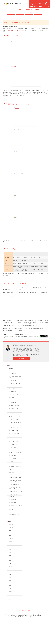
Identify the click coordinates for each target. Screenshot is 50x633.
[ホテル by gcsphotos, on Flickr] (26, 160)
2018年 (10, 563)
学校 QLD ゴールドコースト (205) (15, 422)
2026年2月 (11, 541)
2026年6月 (11, 530)
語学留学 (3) (11, 509)
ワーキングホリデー (11, 13)
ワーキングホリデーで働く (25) (15, 394)
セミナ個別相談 (29, 13)
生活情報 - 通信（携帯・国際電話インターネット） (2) (15, 481)
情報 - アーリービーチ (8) (14, 441)
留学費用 (20, 9)
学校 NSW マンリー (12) (13, 411)
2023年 (10, 549)
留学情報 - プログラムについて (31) (15, 491)
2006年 (10, 596)
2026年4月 (11, 535)
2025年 (10, 544)
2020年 (10, 557)
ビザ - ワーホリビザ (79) (13, 386)
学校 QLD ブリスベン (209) (14, 427)
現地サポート (38, 9)
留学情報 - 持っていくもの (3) (14, 496)
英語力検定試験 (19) (13, 502)
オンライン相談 (32, 4)
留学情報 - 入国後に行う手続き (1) (15, 494)
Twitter (23, 610)
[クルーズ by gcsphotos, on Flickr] (26, 138)
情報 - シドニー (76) (12, 455)
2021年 (10, 555)
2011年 (10, 582)
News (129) (11, 368)
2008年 (10, 591)
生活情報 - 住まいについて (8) (14, 474)
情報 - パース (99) (12, 458)
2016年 (10, 569)
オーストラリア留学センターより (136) (15, 377)
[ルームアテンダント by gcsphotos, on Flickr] (26, 182)
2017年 (10, 566)
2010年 (10, 585)
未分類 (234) (11, 472)
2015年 (10, 571)
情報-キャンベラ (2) (12, 469)
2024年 (10, 546)
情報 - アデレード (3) (13, 444)
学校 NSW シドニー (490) (14, 405)
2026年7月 (11, 527)
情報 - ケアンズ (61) (12, 447)
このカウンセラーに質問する (22, 358)
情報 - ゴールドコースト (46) (14, 449)
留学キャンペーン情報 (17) (14, 484)
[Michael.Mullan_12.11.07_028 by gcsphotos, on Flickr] (26, 306)
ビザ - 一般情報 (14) (12, 388)
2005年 (10, 599)
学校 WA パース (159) (13, 438)
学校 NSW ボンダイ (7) (13, 408)
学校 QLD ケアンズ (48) (13, 419)
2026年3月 (11, 538)
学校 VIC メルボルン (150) (14, 436)
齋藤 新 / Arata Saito (17, 344)
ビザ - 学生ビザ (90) (12, 391)
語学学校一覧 (29, 9)
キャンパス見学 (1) (12, 380)
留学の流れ (20, 13)
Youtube (29, 610)
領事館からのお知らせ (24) (14, 514)
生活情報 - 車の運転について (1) (15, 477)
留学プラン (11, 9)
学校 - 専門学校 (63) (12, 402)
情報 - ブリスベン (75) (13, 461)
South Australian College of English (13, 30)
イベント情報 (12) (12, 373)
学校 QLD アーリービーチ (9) (14, 416)
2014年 (10, 574)
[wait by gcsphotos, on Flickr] (26, 204)
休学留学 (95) (11, 397)
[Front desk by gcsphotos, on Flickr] (26, 76)
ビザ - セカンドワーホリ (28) (14, 383)
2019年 (10, 560)
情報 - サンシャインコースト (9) (15, 452)
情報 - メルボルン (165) (13, 463)
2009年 (10, 588)
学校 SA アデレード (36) (13, 430)
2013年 (10, 577)
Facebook (20, 610)
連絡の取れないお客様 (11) (14, 511)
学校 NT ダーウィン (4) (13, 413)
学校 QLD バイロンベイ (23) (14, 424)
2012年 (10, 580)
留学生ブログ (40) (12, 499)
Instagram (26, 610)
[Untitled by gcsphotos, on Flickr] (26, 51)
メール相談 (39, 4)
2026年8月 (11, 524)
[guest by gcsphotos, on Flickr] (26, 226)
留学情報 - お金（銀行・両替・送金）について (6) (15, 488)
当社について (38, 13)
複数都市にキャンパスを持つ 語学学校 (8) (15, 506)
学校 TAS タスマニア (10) (14, 433)
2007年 (10, 594)
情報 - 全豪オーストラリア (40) (15, 466)
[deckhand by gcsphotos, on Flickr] (26, 117)
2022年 (10, 552)
